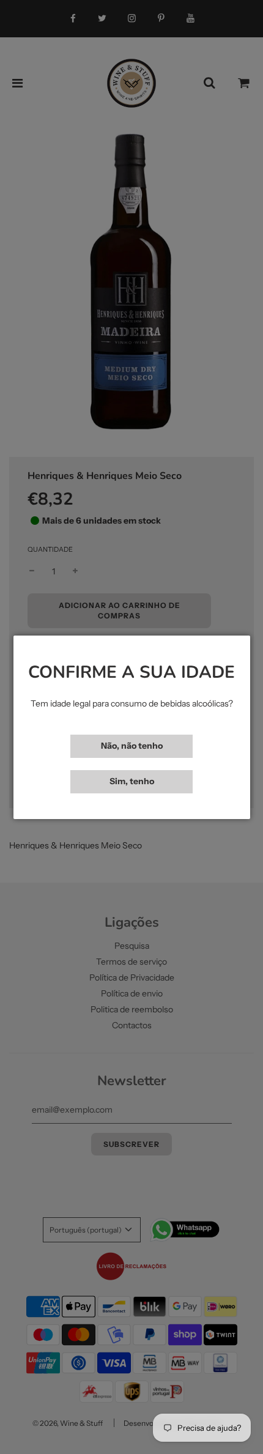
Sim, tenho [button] (131, 781)
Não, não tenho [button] (132, 745)
